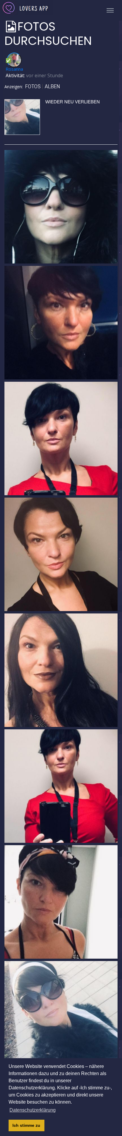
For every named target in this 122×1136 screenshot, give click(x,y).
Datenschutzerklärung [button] (32, 1110)
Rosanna (14, 69)
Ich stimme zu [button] (26, 1125)
